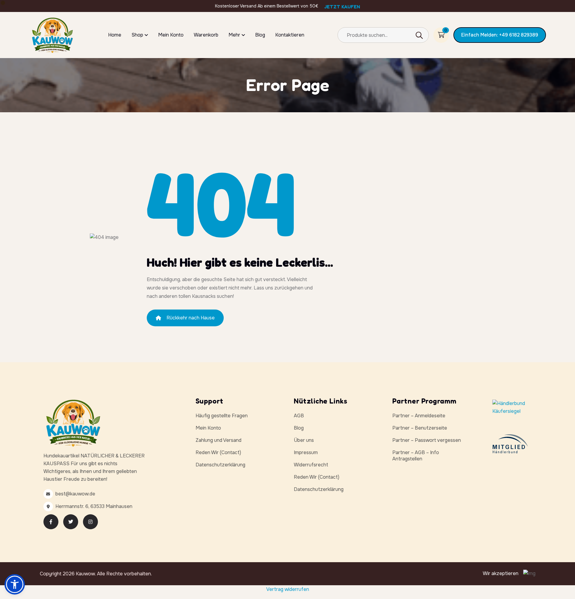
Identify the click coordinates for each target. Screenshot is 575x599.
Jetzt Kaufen (342, 7)
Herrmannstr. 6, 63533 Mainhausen (93, 506)
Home (114, 35)
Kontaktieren (289, 35)
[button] (14, 584)
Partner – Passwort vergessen (426, 440)
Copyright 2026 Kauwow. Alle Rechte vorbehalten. (96, 574)
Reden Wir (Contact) (218, 452)
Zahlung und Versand (218, 440)
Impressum (306, 452)
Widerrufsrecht (311, 465)
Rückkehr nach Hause (191, 318)
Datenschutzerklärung (220, 465)
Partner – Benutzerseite (419, 428)
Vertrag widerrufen (287, 589)
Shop (137, 35)
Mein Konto (171, 35)
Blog (260, 35)
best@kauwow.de (75, 494)
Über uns (304, 440)
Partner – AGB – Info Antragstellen (415, 455)
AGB (299, 416)
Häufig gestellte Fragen (222, 416)
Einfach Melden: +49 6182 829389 (499, 35)
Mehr (234, 35)
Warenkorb (206, 35)
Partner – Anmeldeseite (418, 416)
